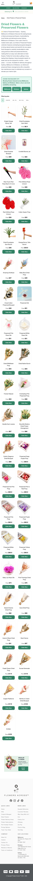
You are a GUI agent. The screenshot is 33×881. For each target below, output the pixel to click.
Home (2, 18)
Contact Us (4, 842)
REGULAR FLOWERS (21, 758)
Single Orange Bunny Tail (8, 122)
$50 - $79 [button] (14, 100)
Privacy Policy (5, 845)
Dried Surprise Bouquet (8, 152)
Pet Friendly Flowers (7, 824)
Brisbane (24, 8)
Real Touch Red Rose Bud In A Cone (8, 183)
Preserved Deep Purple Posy (24, 457)
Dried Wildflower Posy (9, 364)
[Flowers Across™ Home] (17, 3)
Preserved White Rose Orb (24, 334)
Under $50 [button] (8, 100)
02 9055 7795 (21, 857)
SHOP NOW (23, 768)
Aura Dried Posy (24, 608)
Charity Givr (21, 819)
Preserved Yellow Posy (24, 548)
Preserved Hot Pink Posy (8, 488)
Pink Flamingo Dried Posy (24, 579)
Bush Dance (24, 638)
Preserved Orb (24, 303)
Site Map (20, 830)
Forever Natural (8, 394)
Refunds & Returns (6, 847)
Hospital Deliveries (23, 809)
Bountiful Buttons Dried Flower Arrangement (24, 426)
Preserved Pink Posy (8, 518)
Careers (3, 840)
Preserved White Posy (9, 548)
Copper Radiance (8, 699)
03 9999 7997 (21, 842)
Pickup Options (5, 827)
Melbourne (16, 8)
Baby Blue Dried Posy (24, 274)
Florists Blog (21, 827)
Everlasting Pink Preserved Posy (24, 395)
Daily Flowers (5, 817)
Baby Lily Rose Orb (8, 577)
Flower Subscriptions (7, 822)
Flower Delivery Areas (7, 819)
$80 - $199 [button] (21, 100)
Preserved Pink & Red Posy (24, 488)
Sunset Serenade (24, 668)
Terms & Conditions (6, 850)
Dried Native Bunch (24, 363)
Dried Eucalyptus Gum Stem (24, 122)
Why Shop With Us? (23, 814)
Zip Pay (20, 824)
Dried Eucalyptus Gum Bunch (8, 243)
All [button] (2, 100)
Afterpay (20, 822)
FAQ (2, 811)
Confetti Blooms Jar (24, 151)
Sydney (8, 8)
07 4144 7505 (21, 850)
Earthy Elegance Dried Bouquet (9, 457)
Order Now (9, 130)
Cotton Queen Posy (24, 212)
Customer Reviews (23, 811)
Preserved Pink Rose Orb (8, 334)
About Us (4, 837)
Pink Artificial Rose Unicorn (24, 183)
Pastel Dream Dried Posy (8, 669)
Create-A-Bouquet (6, 814)
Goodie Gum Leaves (8, 424)
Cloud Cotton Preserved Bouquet (8, 304)
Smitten (8, 729)
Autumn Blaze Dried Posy (9, 639)
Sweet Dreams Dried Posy (8, 609)
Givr (19, 817)
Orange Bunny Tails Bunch (24, 243)
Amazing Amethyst (8, 273)
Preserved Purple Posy (24, 518)
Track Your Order (6, 830)
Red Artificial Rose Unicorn (8, 213)
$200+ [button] (27, 100)
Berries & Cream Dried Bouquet (24, 700)
